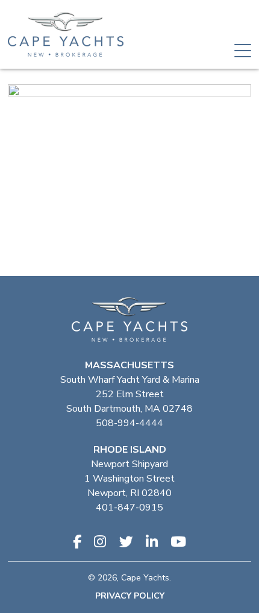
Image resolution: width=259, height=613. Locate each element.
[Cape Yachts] (65, 34)
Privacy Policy (129, 596)
